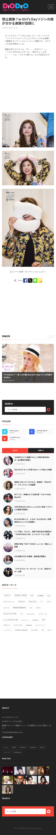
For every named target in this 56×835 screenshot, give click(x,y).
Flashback (17, 752)
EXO (30, 608)
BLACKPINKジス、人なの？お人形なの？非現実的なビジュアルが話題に (32, 520)
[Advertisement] (28, 85)
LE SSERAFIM (10, 619)
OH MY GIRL (17, 625)
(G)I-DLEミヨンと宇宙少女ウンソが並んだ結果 (33, 469)
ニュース (7, 752)
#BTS (14, 747)
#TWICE (23, 747)
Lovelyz (35, 620)
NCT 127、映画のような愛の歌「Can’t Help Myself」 (32, 495)
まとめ (42, 747)
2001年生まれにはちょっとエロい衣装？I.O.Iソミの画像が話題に (33, 508)
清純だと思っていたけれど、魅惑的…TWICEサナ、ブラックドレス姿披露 (32, 483)
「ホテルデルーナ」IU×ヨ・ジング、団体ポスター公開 (32, 570)
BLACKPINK (10, 613)
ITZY (21, 614)
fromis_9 (25, 620)
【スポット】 (43, 614)
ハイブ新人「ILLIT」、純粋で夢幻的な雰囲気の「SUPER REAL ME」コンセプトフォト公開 (33, 533)
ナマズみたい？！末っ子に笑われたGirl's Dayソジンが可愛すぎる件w (27, 376)
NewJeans (30, 614)
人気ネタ (15, 450)
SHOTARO (34, 630)
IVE (32, 595)
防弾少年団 (20, 595)
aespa (21, 601)
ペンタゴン (7, 630)
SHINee (29, 625)
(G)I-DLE (6, 608)
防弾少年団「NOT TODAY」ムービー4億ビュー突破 (33, 545)
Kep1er (32, 601)
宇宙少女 (6, 625)
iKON (49, 630)
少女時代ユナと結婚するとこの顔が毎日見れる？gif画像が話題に (32, 458)
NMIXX (38, 608)
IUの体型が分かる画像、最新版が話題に (30, 556)
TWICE (7, 595)
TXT (41, 601)
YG (43, 630)
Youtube (32, 747)
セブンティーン (9, 601)
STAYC (49, 601)
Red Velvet (19, 607)
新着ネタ (41, 450)
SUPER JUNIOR (21, 630)
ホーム (6, 747)
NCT (49, 595)
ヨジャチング (40, 625)
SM (43, 619)
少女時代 (40, 595)
